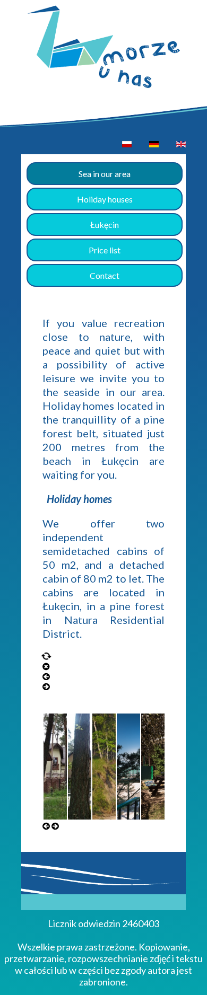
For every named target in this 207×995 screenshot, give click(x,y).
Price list (104, 250)
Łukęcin (104, 224)
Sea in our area (105, 174)
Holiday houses (105, 199)
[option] (127, 144)
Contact (104, 275)
